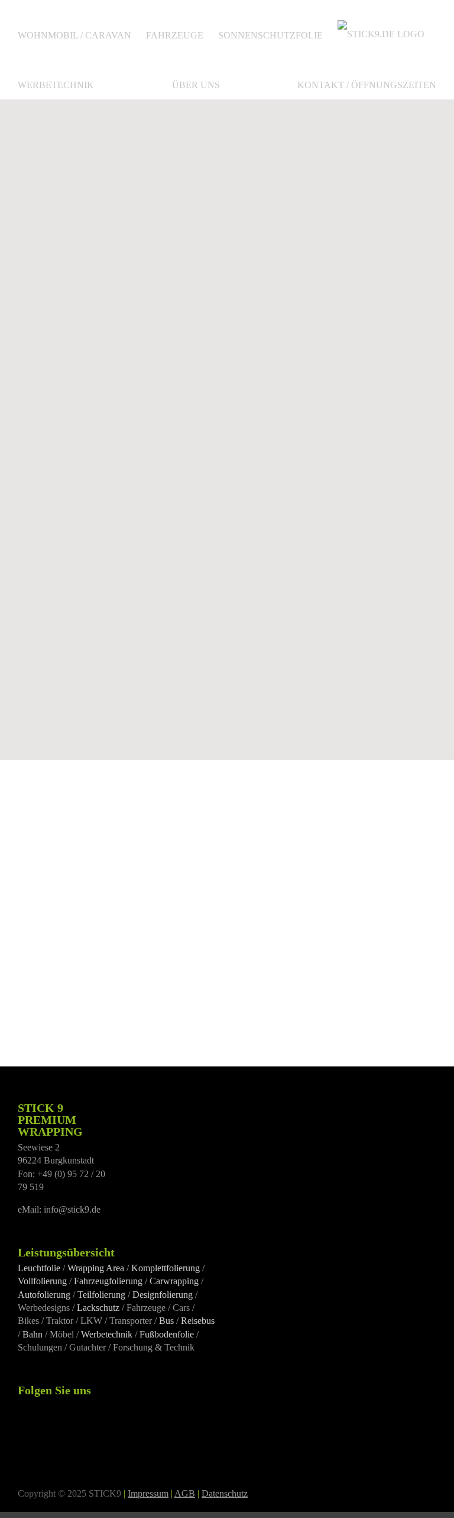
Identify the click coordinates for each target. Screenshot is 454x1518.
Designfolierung (162, 1295)
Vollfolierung (42, 1281)
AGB (184, 1493)
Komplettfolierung (165, 1268)
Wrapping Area (95, 1268)
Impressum (148, 1493)
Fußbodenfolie (167, 1334)
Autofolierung (44, 1295)
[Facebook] (21, 1406)
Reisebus (198, 1321)
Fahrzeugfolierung (108, 1281)
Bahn (32, 1334)
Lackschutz (98, 1308)
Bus (166, 1321)
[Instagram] (37, 1406)
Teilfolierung (101, 1295)
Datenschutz (225, 1493)
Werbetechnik (106, 1334)
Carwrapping (174, 1281)
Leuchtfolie (39, 1268)
